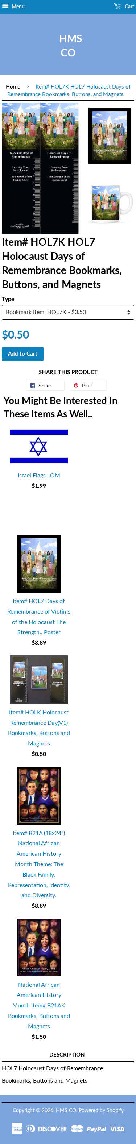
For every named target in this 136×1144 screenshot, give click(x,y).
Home (13, 87)
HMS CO (68, 46)
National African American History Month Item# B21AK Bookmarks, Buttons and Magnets (39, 1005)
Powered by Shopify (101, 1110)
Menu (18, 6)
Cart (129, 6)
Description (67, 1055)
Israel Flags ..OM (39, 475)
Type (8, 299)
